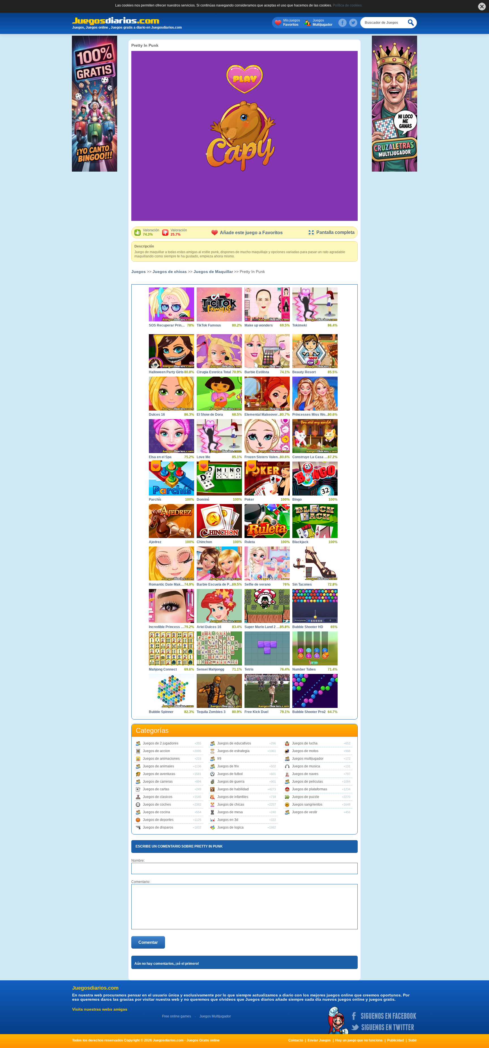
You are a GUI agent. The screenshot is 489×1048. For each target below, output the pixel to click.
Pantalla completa (335, 232)
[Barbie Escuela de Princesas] (219, 563)
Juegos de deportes (158, 820)
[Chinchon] (219, 521)
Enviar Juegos (319, 1040)
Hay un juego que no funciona (359, 1040)
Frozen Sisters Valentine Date (262, 457)
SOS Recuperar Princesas (167, 325)
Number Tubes (304, 669)
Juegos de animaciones (161, 759)
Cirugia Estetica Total (214, 372)
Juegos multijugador (307, 759)
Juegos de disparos (158, 827)
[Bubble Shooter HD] (315, 606)
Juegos (323, 22)
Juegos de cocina (156, 812)
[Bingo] (315, 479)
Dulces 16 (157, 415)
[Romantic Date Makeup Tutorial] (171, 563)
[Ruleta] (267, 521)
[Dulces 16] (171, 394)
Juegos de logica (230, 827)
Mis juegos (291, 22)
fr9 (219, 759)
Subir (412, 1040)
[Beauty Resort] (315, 351)
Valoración (151, 232)
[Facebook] (342, 22)
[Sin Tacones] (315, 563)
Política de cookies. (348, 5)
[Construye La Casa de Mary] (315, 436)
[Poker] (267, 479)
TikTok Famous (209, 325)
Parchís (155, 499)
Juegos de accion (156, 751)
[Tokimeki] (315, 304)
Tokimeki (299, 325)
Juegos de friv (228, 766)
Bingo (297, 499)
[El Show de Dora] (219, 394)
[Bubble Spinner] (171, 691)
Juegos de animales (158, 766)
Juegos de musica (306, 766)
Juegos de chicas (170, 271)
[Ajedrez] (171, 521)
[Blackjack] (315, 521)
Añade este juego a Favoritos (251, 232)
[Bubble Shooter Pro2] (315, 691)
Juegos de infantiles (232, 797)
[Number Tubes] (315, 648)
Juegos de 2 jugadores (160, 743)
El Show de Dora (210, 415)
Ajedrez (155, 542)
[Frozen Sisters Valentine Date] (267, 436)
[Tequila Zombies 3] (219, 691)
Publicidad (395, 1040)
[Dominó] (219, 479)
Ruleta (249, 542)
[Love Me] (219, 436)
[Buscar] (411, 22)
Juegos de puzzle (305, 797)
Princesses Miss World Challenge (310, 415)
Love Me (203, 457)
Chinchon (204, 542)
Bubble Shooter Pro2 (309, 712)
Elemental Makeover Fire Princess (262, 415)
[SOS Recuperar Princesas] (171, 304)
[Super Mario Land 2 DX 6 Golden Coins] (267, 606)
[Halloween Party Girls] (171, 351)
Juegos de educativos (234, 743)
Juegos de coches (157, 804)
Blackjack (300, 542)
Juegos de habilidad (233, 789)
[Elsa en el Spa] (171, 436)
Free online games (176, 1016)
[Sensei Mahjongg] (219, 648)
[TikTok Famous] (219, 304)
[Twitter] (353, 22)
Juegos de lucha (305, 743)
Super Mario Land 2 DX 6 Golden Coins (262, 627)
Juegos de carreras (158, 782)
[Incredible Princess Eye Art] (171, 606)
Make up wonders (258, 325)
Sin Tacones (302, 584)
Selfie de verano (257, 584)
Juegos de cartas (156, 789)
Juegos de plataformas (309, 789)
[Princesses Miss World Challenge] (315, 394)
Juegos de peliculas (307, 782)
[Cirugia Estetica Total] (219, 351)
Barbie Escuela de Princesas (215, 584)
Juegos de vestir (304, 812)
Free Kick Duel (256, 712)
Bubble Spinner (161, 712)
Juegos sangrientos (307, 804)
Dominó (203, 499)
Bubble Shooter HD (307, 627)
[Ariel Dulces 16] (219, 606)
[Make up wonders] (267, 304)
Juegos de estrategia (233, 751)
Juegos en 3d (227, 820)
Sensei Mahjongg (210, 669)
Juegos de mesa (230, 812)
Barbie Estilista (256, 372)
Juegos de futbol (230, 774)
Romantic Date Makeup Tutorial (167, 584)
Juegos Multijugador (215, 1016)
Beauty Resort (304, 372)
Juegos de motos (305, 751)
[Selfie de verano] (267, 563)
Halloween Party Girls (166, 372)
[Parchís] (171, 479)
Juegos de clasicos (157, 797)
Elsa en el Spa (160, 457)
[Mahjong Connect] (171, 648)
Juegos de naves (305, 774)
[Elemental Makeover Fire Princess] (267, 394)
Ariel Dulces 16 (209, 627)
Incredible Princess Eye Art (167, 627)
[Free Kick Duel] (267, 691)
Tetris (249, 669)
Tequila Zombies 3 (211, 712)
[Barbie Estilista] (267, 351)
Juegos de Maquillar (213, 271)
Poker (249, 499)
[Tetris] (267, 648)
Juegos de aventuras (159, 774)
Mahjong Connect (163, 669)
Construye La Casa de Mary (310, 457)
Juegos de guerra (230, 782)
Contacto (295, 1040)
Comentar (148, 942)
